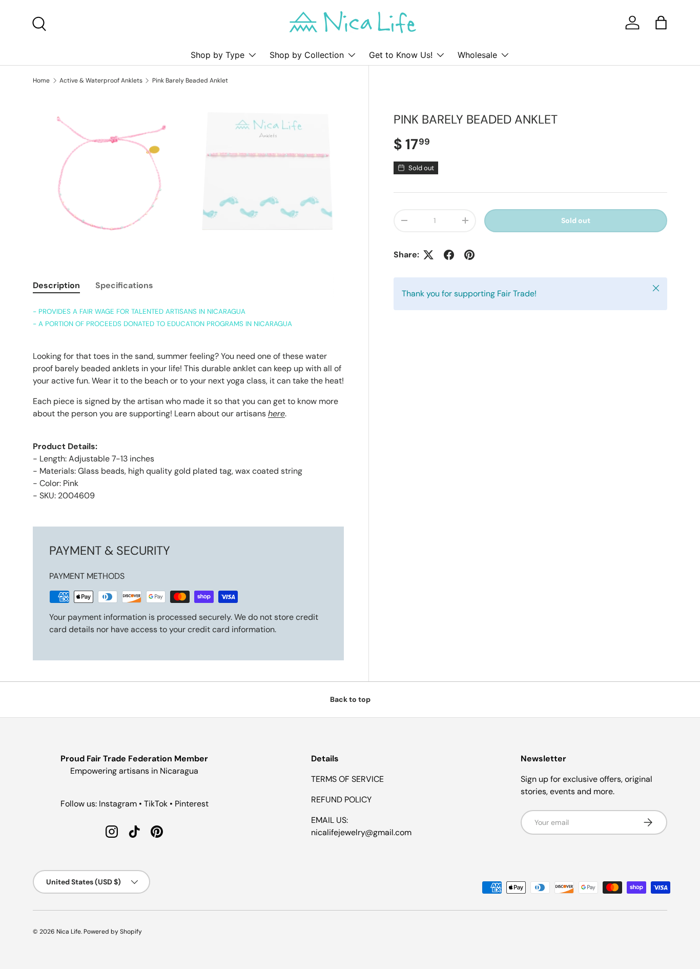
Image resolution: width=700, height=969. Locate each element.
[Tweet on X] (428, 255)
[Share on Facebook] (449, 255)
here (276, 413)
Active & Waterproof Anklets (100, 80)
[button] (661, 22)
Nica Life (68, 931)
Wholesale (477, 55)
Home (41, 80)
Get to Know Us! (401, 55)
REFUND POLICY (341, 799)
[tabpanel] (188, 403)
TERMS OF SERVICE (347, 779)
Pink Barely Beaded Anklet (190, 80)
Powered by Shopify (113, 931)
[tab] (56, 285)
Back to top (350, 699)
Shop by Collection (307, 55)
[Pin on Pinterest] (469, 255)
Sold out (575, 220)
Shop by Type (217, 55)
